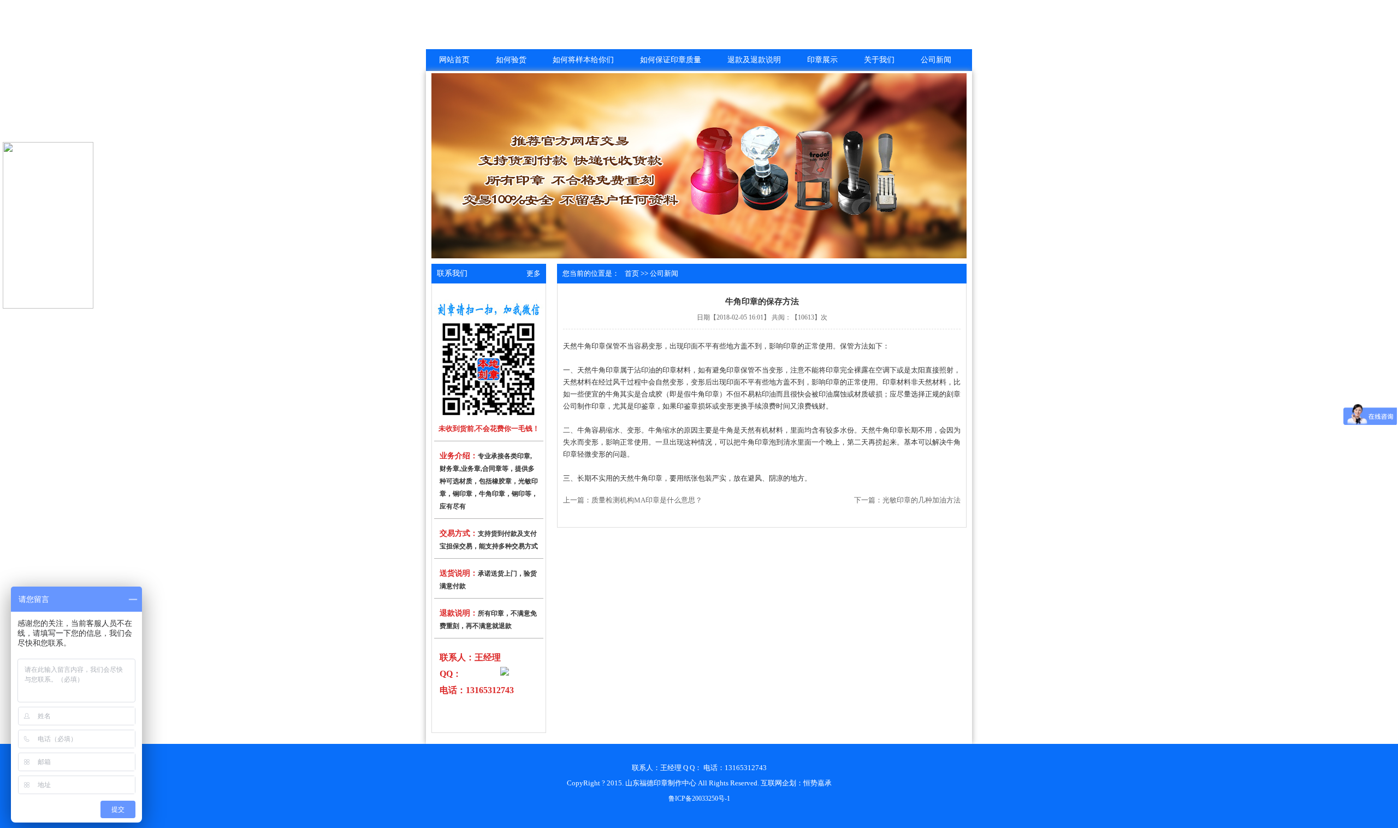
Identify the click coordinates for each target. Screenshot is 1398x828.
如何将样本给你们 (583, 60)
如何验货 (511, 60)
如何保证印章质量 (670, 60)
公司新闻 (936, 60)
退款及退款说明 (754, 60)
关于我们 (879, 60)
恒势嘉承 (817, 783)
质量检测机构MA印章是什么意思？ (646, 500)
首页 (632, 273)
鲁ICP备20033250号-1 (699, 798)
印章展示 (822, 60)
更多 (533, 273)
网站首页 (454, 60)
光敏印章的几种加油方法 (921, 500)
